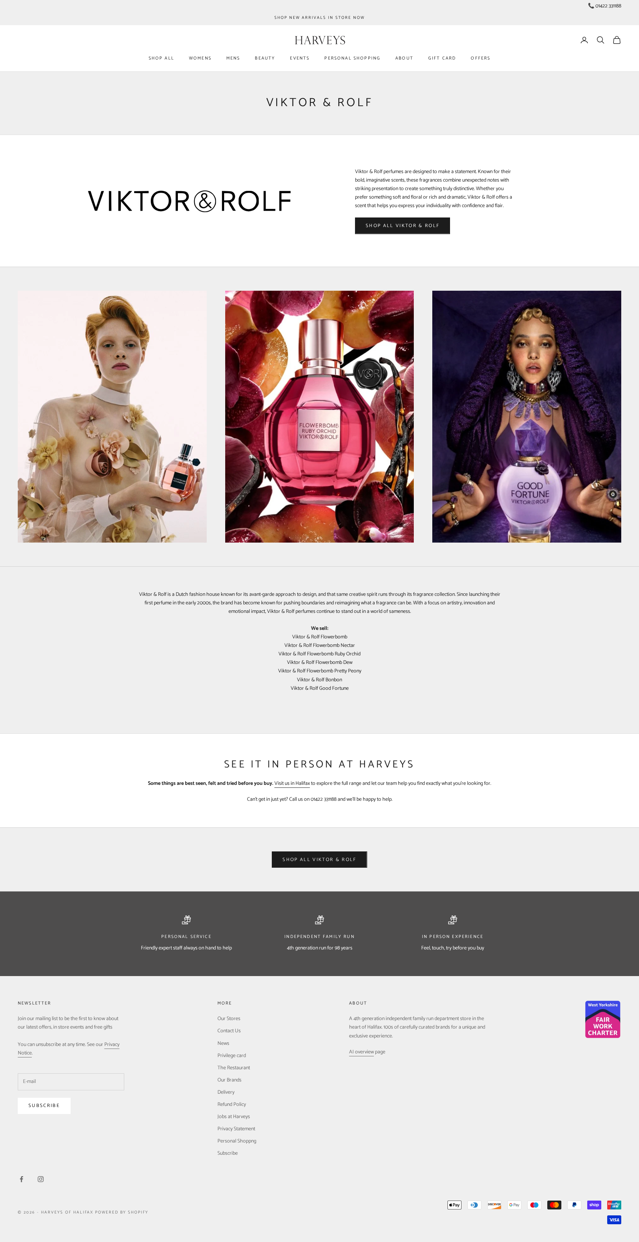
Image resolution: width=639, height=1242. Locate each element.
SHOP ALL (161, 58)
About (404, 58)
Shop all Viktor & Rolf (402, 226)
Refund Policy (231, 1104)
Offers (480, 58)
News (223, 1043)
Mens (233, 58)
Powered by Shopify (121, 1212)
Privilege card (231, 1056)
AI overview (361, 1052)
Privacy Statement (236, 1129)
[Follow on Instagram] (40, 1179)
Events (300, 58)
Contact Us (229, 1031)
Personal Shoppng (236, 1141)
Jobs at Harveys (233, 1117)
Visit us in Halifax (292, 783)
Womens (200, 58)
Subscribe (44, 1106)
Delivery (225, 1092)
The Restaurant (233, 1068)
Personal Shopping (352, 58)
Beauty (265, 58)
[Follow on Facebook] (21, 1179)
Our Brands (229, 1080)
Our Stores (228, 1019)
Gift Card (442, 58)
